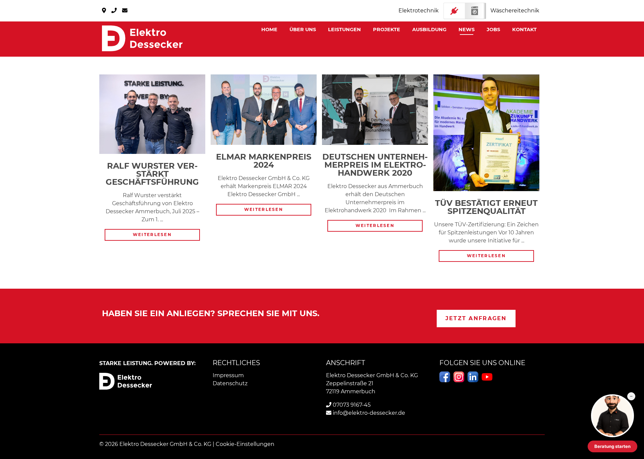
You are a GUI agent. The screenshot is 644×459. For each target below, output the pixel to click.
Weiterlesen (160, 235)
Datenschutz (230, 383)
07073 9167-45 (351, 405)
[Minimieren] (631, 396)
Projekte (386, 29)
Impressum (228, 375)
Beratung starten (612, 446)
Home (269, 29)
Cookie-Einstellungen (245, 444)
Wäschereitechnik (514, 10)
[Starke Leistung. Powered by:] (142, 38)
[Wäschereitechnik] (464, 11)
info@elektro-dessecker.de (368, 413)
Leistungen (344, 29)
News (467, 29)
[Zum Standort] (104, 11)
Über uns (302, 29)
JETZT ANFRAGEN (476, 318)
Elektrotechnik (418, 10)
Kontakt (524, 29)
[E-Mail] (124, 11)
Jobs (493, 29)
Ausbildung (429, 29)
